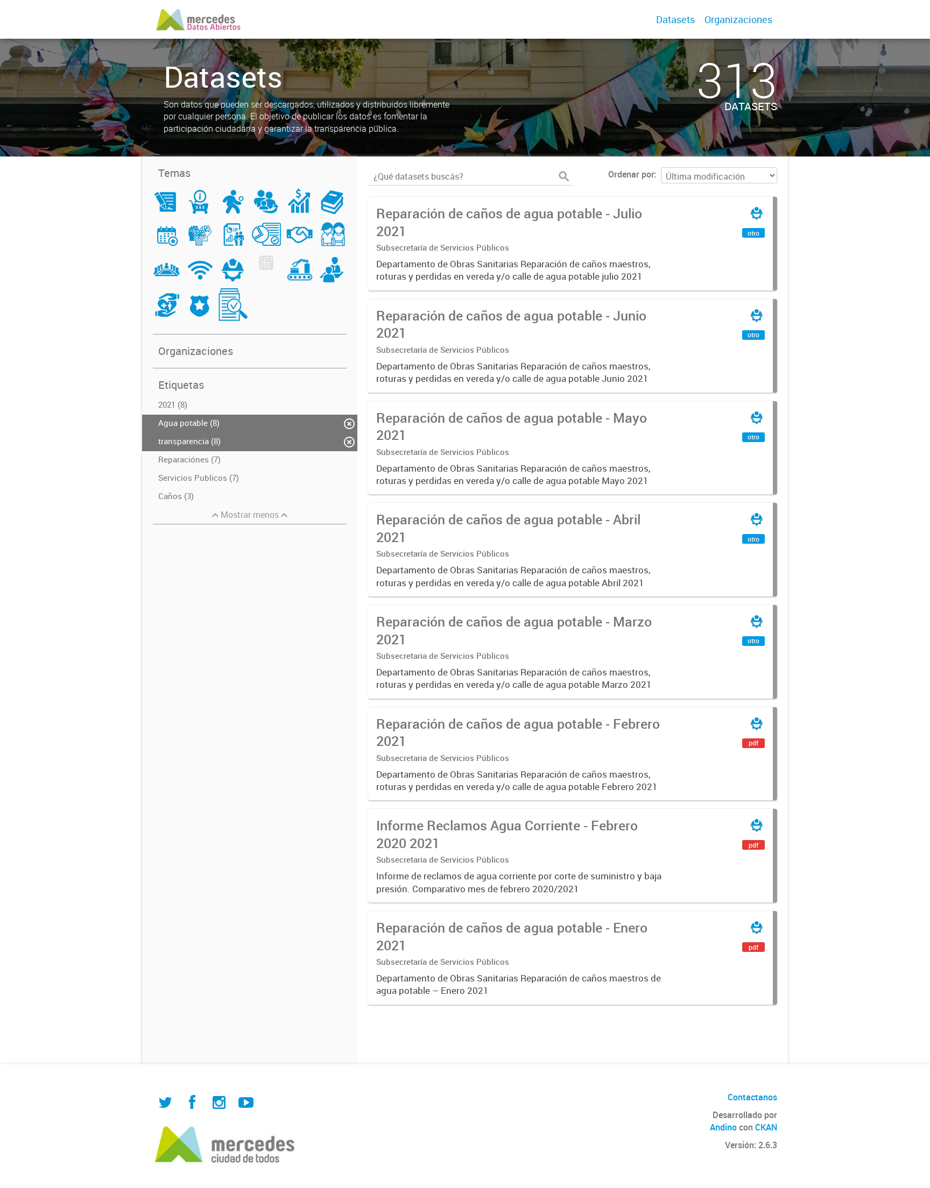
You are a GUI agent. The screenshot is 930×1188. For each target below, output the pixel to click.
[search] (564, 176)
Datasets (675, 19)
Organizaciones (738, 19)
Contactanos (752, 1097)
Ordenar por (631, 174)
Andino (723, 1127)
